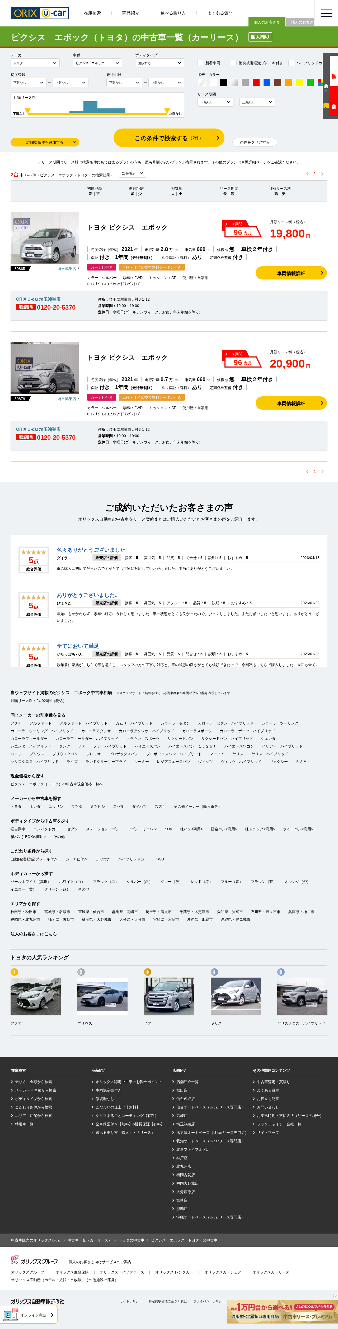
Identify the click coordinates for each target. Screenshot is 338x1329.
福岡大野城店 (187, 1183)
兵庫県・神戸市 (301, 912)
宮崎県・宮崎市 (166, 919)
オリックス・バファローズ (122, 1272)
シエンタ (268, 738)
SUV (168, 829)
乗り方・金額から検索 (33, 1082)
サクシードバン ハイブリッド (227, 738)
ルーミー (141, 761)
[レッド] (256, 82)
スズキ (160, 806)
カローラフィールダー (29, 738)
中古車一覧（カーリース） (90, 1240)
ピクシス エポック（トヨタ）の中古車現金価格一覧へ (57, 784)
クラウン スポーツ (142, 738)
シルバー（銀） (140, 881)
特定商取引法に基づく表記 (168, 1301)
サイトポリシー (131, 1301)
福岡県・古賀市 (61, 919)
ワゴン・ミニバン (142, 829)
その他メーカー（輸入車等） (198, 806)
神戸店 (181, 1158)
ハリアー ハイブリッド (282, 746)
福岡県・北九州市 (25, 919)
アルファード (41, 723)
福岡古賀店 (185, 1175)
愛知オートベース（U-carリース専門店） (210, 1141)
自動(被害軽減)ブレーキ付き (34, 859)
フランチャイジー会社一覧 (279, 1124)
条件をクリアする (255, 142)
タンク (64, 746)
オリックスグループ (27, 1272)
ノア (82, 746)
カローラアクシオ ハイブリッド (146, 731)
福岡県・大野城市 (96, 919)
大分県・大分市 (132, 919)
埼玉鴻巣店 (67, 269)
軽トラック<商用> (260, 829)
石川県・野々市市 (265, 912)
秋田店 (181, 1090)
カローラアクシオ (96, 731)
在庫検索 (92, 13)
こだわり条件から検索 (33, 1107)
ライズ (72, 761)
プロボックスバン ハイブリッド (174, 754)
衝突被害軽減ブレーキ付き (261, 63)
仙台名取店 (185, 1099)
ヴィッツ (205, 761)
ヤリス (237, 754)
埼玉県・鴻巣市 (159, 912)
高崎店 (181, 1115)
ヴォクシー (278, 761)
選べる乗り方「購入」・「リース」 (125, 1132)
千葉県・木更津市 (194, 912)
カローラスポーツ (197, 731)
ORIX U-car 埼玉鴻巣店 (38, 299)
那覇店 (181, 1209)
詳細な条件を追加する (44, 142)
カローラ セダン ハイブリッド (225, 723)
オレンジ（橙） (298, 881)
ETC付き (103, 859)
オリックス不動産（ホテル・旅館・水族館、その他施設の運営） (64, 1280)
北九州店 (183, 1166)
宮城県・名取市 (57, 912)
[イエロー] (299, 82)
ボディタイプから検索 (33, 1099)
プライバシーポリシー (209, 1301)
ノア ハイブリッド (110, 746)
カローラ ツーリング (279, 723)
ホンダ (35, 806)
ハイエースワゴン (239, 746)
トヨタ (16, 806)
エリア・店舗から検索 (33, 1115)
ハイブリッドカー (311, 63)
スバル (118, 806)
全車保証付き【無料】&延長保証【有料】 (130, 1124)
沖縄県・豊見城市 (235, 919)
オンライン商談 (33, 1315)
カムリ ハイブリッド (134, 723)
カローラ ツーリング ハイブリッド (42, 731)
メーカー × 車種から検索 (35, 1090)
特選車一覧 (24, 1124)
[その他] (321, 82)
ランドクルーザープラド (106, 761)
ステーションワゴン (102, 829)
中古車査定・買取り (273, 1082)
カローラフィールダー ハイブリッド (86, 738)
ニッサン (56, 806)
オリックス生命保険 (72, 1272)
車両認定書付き (108, 1090)
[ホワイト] (212, 82)
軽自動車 (18, 829)
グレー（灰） (172, 881)
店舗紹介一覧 (187, 1082)
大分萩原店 (185, 1192)
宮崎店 (181, 1200)
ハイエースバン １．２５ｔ (192, 746)
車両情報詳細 (291, 273)
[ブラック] (223, 82)
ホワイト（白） (72, 881)
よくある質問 (220, 13)
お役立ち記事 (268, 1099)
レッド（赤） (202, 881)
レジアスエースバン (173, 761)
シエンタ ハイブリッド (31, 746)
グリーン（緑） (57, 889)
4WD (160, 859)
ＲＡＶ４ (303, 761)
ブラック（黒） (106, 881)
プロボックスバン (123, 754)
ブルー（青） (232, 881)
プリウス (37, 754)
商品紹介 (130, 13)
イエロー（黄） (23, 889)
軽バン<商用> (191, 829)
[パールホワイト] (202, 82)
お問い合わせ (268, 1107)
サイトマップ (268, 1132)
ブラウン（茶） (264, 881)
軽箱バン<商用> (224, 829)
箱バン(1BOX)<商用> (28, 837)
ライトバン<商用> (298, 829)
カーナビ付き (76, 859)
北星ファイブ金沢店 (193, 1149)
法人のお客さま (304, 22)
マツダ (76, 806)
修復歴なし (105, 1099)
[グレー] (245, 82)
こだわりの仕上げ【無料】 (118, 1107)
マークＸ (217, 754)
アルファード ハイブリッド (84, 723)
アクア (16, 723)
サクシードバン (180, 738)
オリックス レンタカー (174, 1272)
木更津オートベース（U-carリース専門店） (212, 1132)
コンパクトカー (46, 829)
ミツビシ (97, 806)
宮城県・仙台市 (91, 912)
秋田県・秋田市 (23, 912)
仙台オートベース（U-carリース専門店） (210, 1107)
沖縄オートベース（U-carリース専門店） (210, 1217)
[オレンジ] (288, 82)
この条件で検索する (169, 138)
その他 (59, 837)
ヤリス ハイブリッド (269, 754)
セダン (72, 829)
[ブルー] (266, 82)
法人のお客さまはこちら (34, 934)
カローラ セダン (175, 723)
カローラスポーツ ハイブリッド (247, 731)
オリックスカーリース (270, 1272)
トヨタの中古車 (131, 1240)
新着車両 (212, 63)
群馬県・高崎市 (125, 912)
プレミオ (93, 754)
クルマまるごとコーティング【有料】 (127, 1115)
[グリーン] (310, 82)
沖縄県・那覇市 (200, 919)
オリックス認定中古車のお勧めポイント (129, 1082)
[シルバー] (234, 82)
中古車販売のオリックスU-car (36, 1240)
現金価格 (334, 71)
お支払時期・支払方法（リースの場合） (290, 1115)
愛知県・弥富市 (230, 912)
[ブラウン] (277, 82)
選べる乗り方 (173, 13)
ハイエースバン (148, 746)
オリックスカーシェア (222, 1272)
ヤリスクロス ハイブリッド (35, 761)
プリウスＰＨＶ (65, 754)
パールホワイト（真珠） (31, 881)
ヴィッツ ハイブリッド (241, 761)
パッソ (16, 754)
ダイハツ (139, 806)
